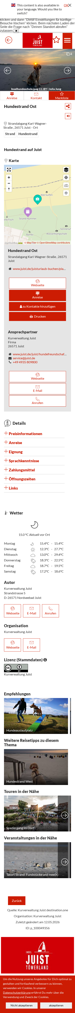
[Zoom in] (9, 177)
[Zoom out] (9, 183)
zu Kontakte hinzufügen (38, 306)
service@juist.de (24, 358)
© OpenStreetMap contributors (53, 242)
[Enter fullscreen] (9, 170)
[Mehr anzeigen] (65, 813)
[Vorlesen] (66, 115)
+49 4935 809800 (25, 362)
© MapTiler (30, 242)
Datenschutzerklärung (17, 992)
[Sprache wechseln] (13, 5)
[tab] (34, 433)
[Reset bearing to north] (9, 189)
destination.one (57, 910)
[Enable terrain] (66, 185)
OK (66, 5)
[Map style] (66, 170)
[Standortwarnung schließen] (16, 31)
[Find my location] (66, 177)
